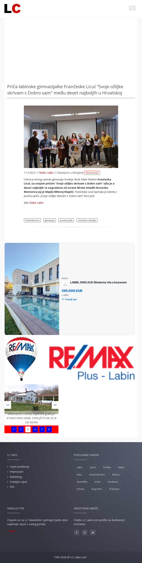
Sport (93, 467)
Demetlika (82, 481)
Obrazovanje (92, 172)
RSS (12, 487)
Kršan (98, 481)
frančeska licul (32, 220)
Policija (80, 489)
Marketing (16, 477)
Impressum (16, 471)
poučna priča (66, 220)
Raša (79, 474)
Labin (79, 467)
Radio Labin (46, 172)
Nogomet (97, 489)
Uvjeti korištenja (19, 466)
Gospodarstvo (97, 474)
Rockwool (113, 481)
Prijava (11, 531)
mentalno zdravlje (87, 220)
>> (55, 405)
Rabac (121, 467)
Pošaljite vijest (18, 482)
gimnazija (49, 220)
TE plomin (114, 489)
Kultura (116, 474)
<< (7, 405)
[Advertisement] (71, 50)
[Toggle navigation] (132, 8)
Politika (107, 467)
